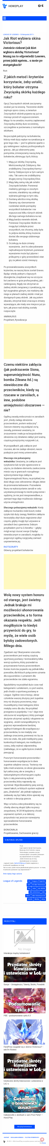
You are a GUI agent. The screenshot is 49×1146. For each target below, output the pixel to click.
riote (34, 888)
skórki (30, 899)
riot (29, 885)
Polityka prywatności (32, 1137)
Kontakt (6, 1137)
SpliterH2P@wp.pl (20, 863)
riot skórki (41, 888)
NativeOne (24, 1121)
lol (29, 881)
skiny (43, 899)
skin (43, 892)
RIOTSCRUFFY (11, 547)
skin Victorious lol (38, 896)
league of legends (38, 881)
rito (29, 888)
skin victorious (35, 892)
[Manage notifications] (42, 1139)
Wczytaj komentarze (24, 1127)
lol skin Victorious (38, 885)
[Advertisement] (25, 341)
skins (28, 896)
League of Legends (11, 34)
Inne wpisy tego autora (12, 874)
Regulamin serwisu (17, 1137)
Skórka (36, 899)
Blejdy (44, 1143)
